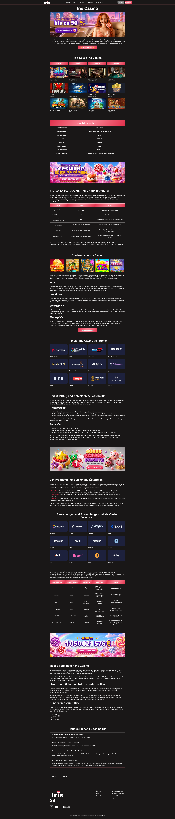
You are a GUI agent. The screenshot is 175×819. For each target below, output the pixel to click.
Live (77, 63)
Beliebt (57, 63)
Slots (115, 63)
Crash (96, 63)
